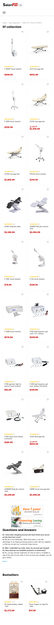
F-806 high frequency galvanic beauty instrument (39, 385)
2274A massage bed (37, 121)
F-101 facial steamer (37, 279)
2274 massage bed (36, 69)
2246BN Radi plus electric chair (39, 227)
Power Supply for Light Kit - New (38, 605)
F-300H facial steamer (12, 121)
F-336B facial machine (12, 332)
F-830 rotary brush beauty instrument (13, 438)
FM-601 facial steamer (38, 174)
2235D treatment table (12, 226)
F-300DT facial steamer (12, 69)
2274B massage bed (11, 174)
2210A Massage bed (37, 437)
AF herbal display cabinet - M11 (13, 605)
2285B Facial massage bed (39, 489)
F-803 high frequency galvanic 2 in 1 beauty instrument (39, 333)
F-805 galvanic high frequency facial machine (12, 385)
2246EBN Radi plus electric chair (14, 490)
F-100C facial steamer (12, 279)
